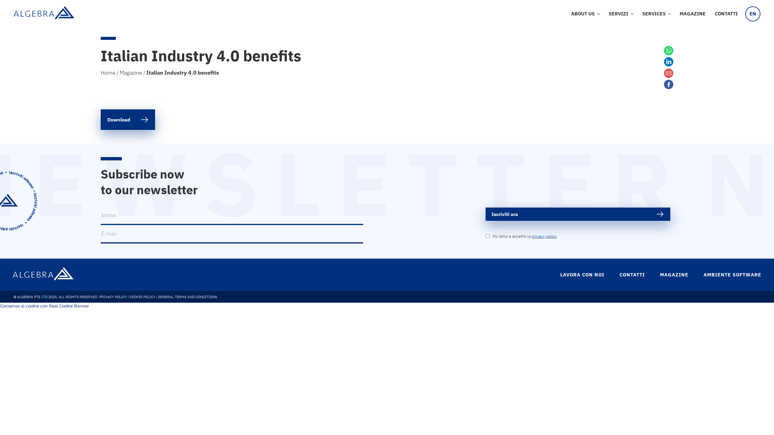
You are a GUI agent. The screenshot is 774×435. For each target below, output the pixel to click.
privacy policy (544, 236)
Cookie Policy (142, 297)
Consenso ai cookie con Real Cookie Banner (44, 306)
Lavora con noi (582, 275)
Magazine (693, 14)
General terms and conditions (187, 297)
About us (583, 14)
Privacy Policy (113, 297)
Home (108, 72)
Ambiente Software (732, 275)
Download (118, 120)
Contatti (726, 14)
